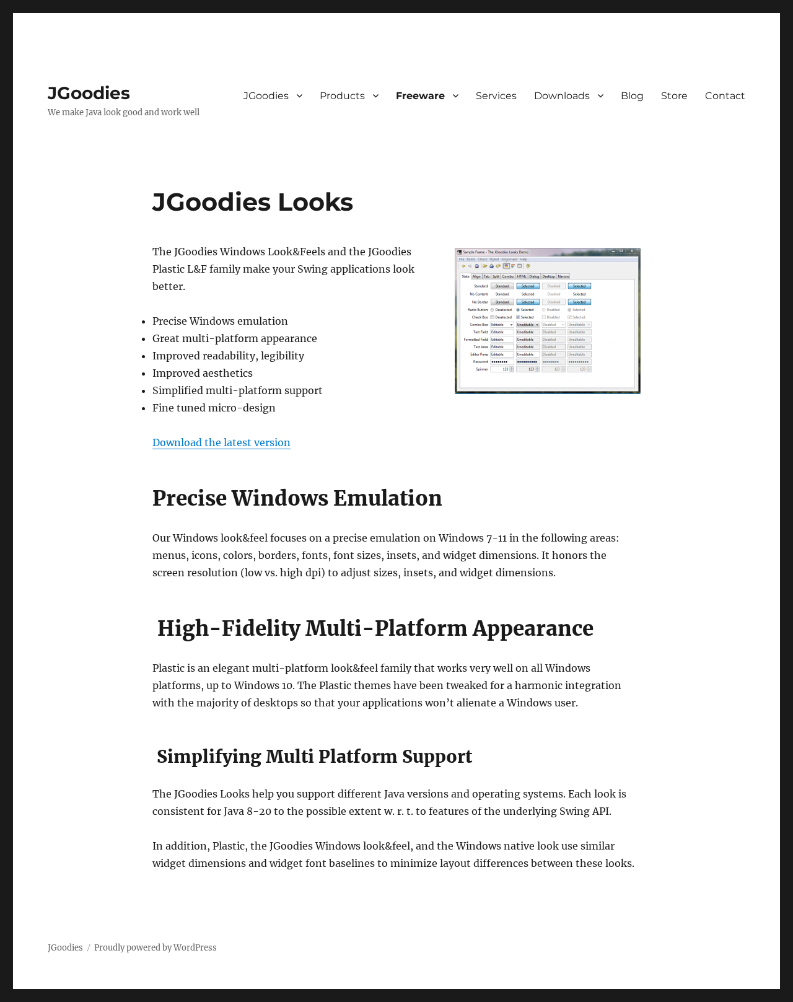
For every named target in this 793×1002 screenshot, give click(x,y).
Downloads (562, 96)
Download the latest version (221, 442)
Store (674, 96)
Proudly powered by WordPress (155, 948)
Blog (632, 96)
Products (342, 96)
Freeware (420, 96)
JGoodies (89, 92)
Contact (725, 96)
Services (496, 96)
